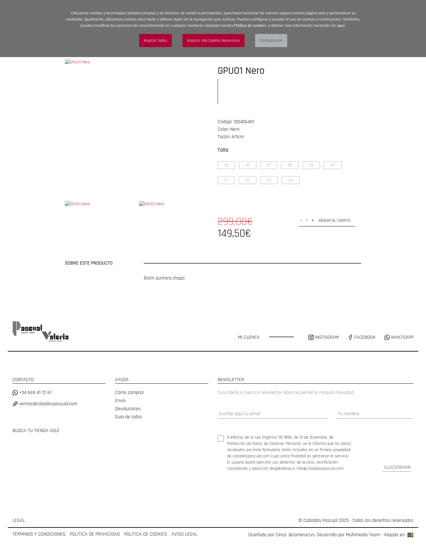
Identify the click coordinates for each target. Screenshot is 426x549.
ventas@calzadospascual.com (47, 404)
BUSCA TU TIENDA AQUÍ (35, 430)
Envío (120, 400)
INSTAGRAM (327, 337)
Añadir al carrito (334, 220)
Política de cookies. (250, 25)
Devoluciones (128, 409)
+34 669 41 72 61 (34, 392)
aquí (341, 25)
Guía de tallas (128, 417)
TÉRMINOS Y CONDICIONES (38, 534)
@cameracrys (301, 535)
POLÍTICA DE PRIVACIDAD (95, 534)
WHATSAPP (402, 337)
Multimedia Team (363, 535)
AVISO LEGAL (184, 534)
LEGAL (18, 520)
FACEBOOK (364, 337)
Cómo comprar (129, 392)
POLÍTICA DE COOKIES (145, 534)
